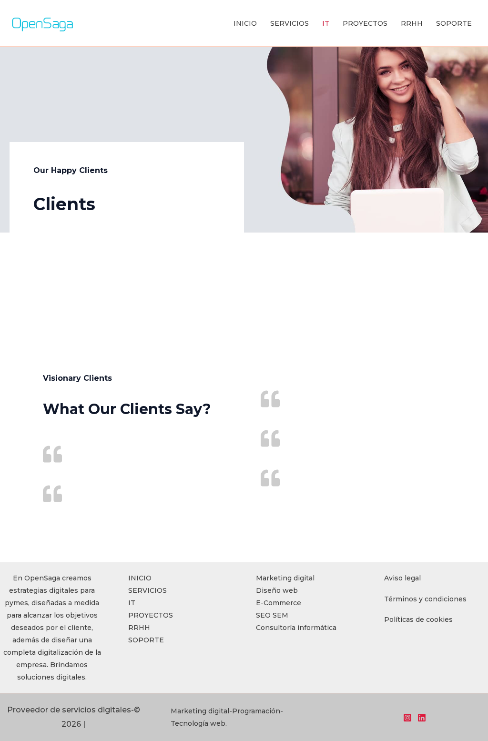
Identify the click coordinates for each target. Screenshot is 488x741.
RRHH (412, 23)
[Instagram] (407, 717)
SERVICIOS (289, 23)
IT (325, 23)
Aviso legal (402, 578)
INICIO (245, 23)
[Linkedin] (421, 717)
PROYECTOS (365, 23)
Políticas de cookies (418, 619)
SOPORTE (454, 23)
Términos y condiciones (425, 599)
